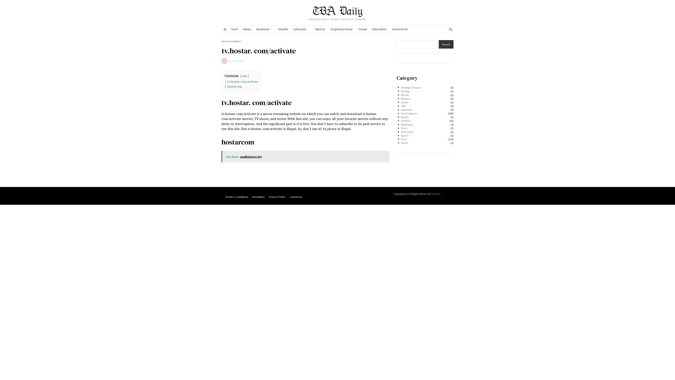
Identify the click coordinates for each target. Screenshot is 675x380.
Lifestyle (299, 29)
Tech (234, 29)
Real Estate (407, 132)
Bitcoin (405, 95)
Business (262, 29)
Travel (362, 29)
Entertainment (231, 41)
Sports (320, 29)
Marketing (407, 124)
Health (283, 29)
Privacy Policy (277, 197)
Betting (405, 91)
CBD (403, 106)
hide (244, 76)
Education (379, 29)
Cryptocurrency (341, 29)
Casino (404, 102)
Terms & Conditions (236, 197)
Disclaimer (258, 197)
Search (446, 44)
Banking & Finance (411, 87)
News (247, 29)
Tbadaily (436, 193)
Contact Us (400, 29)
